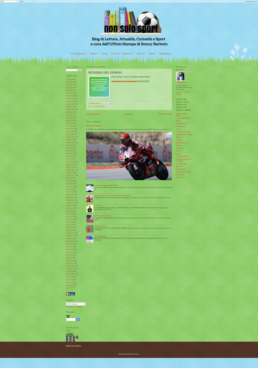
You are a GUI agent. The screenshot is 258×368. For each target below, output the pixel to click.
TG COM (178, 129)
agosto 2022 (69, 211)
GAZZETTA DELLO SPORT (182, 114)
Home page (128, 114)
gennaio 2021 (70, 263)
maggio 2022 (69, 219)
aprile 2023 (69, 189)
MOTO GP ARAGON (94, 126)
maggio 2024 (69, 153)
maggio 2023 (69, 186)
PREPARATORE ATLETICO (103, 216)
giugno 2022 (69, 216)
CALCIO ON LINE (181, 164)
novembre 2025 (70, 104)
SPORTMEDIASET (181, 123)
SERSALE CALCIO (100, 226)
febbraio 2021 (70, 260)
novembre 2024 (70, 137)
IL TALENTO (98, 206)
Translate (79, 306)
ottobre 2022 (69, 205)
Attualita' (93, 53)
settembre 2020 (70, 274)
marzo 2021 (69, 258)
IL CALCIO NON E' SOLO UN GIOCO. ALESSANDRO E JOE (112, 196)
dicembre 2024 (70, 134)
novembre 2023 (70, 170)
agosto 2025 (69, 112)
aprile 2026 (69, 90)
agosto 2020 (69, 277)
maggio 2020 (69, 285)
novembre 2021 (70, 236)
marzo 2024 (69, 159)
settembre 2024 (70, 142)
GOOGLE (179, 145)
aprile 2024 (69, 156)
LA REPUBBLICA (181, 169)
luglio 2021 (69, 247)
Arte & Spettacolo (78, 53)
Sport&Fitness (165, 53)
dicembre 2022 (70, 200)
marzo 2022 (69, 225)
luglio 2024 (69, 148)
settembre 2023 (70, 175)
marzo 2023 (69, 192)
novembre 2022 (70, 203)
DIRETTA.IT (179, 137)
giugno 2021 (69, 249)
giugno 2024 (69, 151)
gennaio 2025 (70, 131)
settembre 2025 (70, 109)
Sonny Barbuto (182, 83)
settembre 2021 (70, 241)
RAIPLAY (179, 154)
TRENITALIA (180, 148)
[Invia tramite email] (105, 103)
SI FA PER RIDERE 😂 (101, 236)
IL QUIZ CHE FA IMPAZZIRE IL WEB (106, 185)
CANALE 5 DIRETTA (182, 156)
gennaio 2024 (70, 164)
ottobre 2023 (69, 173)
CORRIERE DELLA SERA (183, 172)
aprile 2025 (69, 123)
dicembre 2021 (70, 233)
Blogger (137, 354)
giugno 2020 (69, 282)
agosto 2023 (69, 178)
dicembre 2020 (70, 266)
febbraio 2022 (70, 227)
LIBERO (178, 121)
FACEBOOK (179, 140)
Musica (152, 53)
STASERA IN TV (181, 126)
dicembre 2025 (70, 101)
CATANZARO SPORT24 (183, 118)
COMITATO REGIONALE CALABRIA (183, 160)
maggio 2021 (69, 252)
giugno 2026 (69, 85)
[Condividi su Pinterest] (112, 103)
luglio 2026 (69, 82)
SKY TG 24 (179, 166)
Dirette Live (128, 53)
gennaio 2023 (70, 197)
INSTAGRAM (180, 175)
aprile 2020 (69, 288)
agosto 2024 (69, 145)
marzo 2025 (69, 126)
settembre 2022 (70, 208)
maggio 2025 (69, 120)
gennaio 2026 (70, 98)
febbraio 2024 (70, 162)
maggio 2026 (69, 87)
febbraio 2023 (70, 194)
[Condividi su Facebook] (110, 103)
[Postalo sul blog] (107, 103)
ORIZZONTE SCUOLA (182, 143)
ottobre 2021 (69, 238)
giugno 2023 (69, 184)
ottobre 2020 (69, 271)
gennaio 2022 (70, 230)
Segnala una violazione (73, 346)
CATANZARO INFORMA (183, 132)
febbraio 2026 (70, 96)
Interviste (141, 53)
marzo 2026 (69, 93)
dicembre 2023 (70, 167)
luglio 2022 (69, 214)
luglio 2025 (69, 115)
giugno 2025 (69, 118)
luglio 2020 (69, 280)
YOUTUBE (179, 151)
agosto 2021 (69, 244)
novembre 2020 (70, 269)
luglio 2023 (69, 181)
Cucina (104, 53)
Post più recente (92, 114)
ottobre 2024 (69, 140)
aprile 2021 (69, 255)
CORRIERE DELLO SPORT (184, 134)
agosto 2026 (69, 79)
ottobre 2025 (69, 107)
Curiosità (115, 53)
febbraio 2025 (70, 129)
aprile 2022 (69, 222)
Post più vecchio (165, 114)
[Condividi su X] (108, 103)
